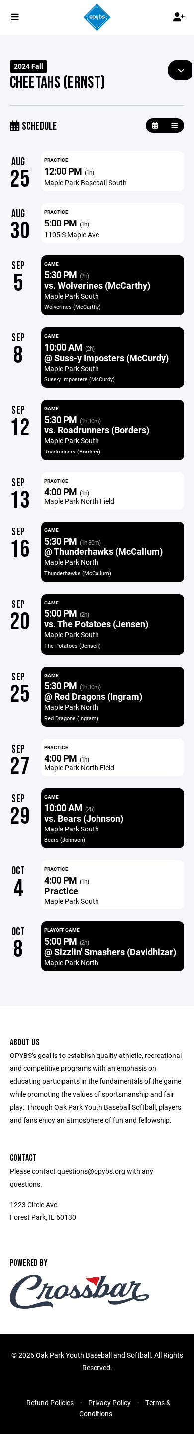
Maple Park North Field (79, 501)
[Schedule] (174, 125)
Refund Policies (50, 1402)
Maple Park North (71, 562)
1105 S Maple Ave (71, 234)
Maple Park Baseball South (85, 182)
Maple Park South (71, 296)
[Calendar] (155, 125)
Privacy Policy (109, 1402)
